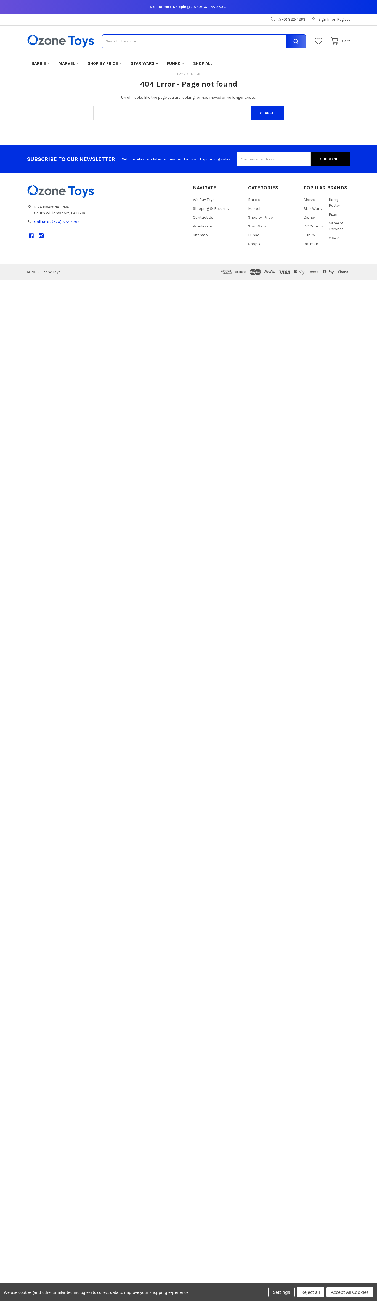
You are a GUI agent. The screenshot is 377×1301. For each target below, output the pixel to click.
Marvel (67, 63)
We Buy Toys (204, 199)
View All (335, 237)
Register (344, 19)
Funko (174, 63)
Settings (281, 1292)
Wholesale (202, 226)
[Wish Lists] (320, 41)
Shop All (203, 63)
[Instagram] (41, 235)
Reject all (310, 1292)
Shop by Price (102, 63)
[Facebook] (31, 235)
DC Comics (313, 226)
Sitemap (200, 235)
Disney (310, 217)
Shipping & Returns (211, 208)
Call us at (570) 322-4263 (57, 221)
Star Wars (143, 63)
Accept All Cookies (350, 1292)
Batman (311, 244)
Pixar (333, 214)
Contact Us (203, 217)
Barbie (38, 63)
